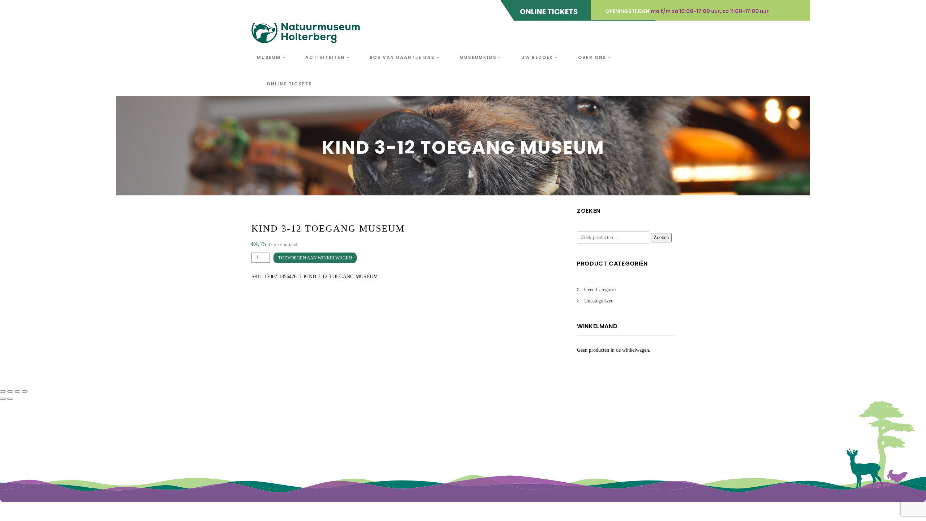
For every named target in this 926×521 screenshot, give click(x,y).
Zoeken (661, 237)
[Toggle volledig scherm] (10, 391)
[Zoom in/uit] (3, 391)
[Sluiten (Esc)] (24, 391)
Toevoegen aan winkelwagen (315, 257)
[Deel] (17, 391)
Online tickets (289, 84)
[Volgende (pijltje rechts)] (10, 399)
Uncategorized (598, 301)
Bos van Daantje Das (403, 57)
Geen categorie (600, 289)
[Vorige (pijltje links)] (3, 399)
